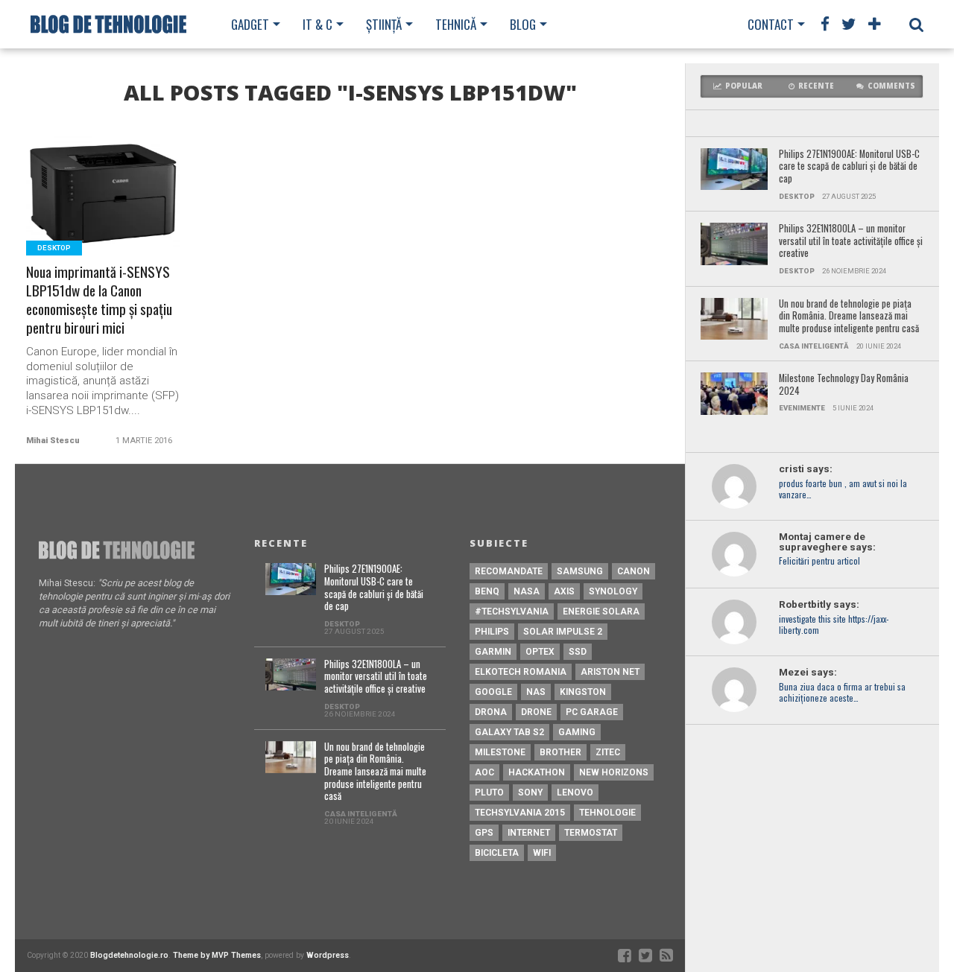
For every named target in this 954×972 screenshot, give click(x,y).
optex (540, 652)
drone (536, 712)
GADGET (250, 24)
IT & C (317, 24)
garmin (493, 652)
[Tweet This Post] (103, 209)
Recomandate (509, 571)
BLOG (523, 24)
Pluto (489, 792)
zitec (608, 752)
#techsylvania (512, 611)
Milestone (500, 752)
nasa (527, 591)
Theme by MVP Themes (217, 955)
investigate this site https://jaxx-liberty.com (833, 625)
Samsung (580, 571)
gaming (577, 732)
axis (564, 591)
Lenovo (575, 792)
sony (530, 792)
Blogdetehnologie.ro (129, 955)
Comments (891, 86)
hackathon (536, 772)
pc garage (592, 712)
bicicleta (497, 853)
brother (560, 752)
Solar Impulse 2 (562, 631)
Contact (771, 24)
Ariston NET (610, 672)
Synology (613, 591)
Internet (529, 833)
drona (491, 712)
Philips (492, 631)
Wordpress (327, 955)
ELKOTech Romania (520, 672)
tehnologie (607, 812)
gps (484, 833)
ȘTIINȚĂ (384, 24)
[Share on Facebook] (72, 209)
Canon (633, 571)
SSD (578, 652)
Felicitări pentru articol (819, 561)
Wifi (542, 853)
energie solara (601, 611)
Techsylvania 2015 (520, 812)
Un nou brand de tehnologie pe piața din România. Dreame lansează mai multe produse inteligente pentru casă (849, 316)
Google (493, 692)
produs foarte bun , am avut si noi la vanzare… (843, 489)
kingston (583, 692)
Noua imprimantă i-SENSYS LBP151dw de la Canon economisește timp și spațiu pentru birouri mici (99, 300)
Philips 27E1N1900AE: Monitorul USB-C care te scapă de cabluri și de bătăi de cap (849, 166)
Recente (816, 86)
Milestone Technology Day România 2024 (844, 384)
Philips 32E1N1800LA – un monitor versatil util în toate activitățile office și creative (851, 241)
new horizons (613, 772)
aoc (484, 772)
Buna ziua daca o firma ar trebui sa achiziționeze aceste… (842, 693)
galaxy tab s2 (509, 732)
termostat (590, 833)
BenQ (487, 591)
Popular (743, 86)
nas (536, 692)
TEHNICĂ (455, 24)
